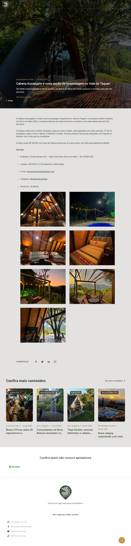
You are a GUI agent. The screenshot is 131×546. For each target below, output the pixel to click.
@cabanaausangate (38, 179)
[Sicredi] (14, 467)
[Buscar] (122, 540)
